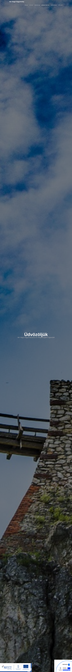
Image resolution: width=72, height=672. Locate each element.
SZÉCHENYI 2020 (37, 5)
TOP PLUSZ (31, 5)
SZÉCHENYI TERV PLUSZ (45, 5)
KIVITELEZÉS (60, 5)
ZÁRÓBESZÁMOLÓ (54, 5)
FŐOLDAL (26, 5)
